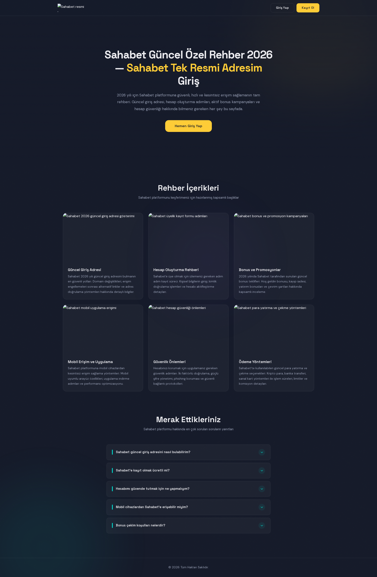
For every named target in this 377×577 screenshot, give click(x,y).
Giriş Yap (282, 8)
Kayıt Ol (308, 8)
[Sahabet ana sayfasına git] (75, 8)
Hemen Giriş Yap (188, 126)
